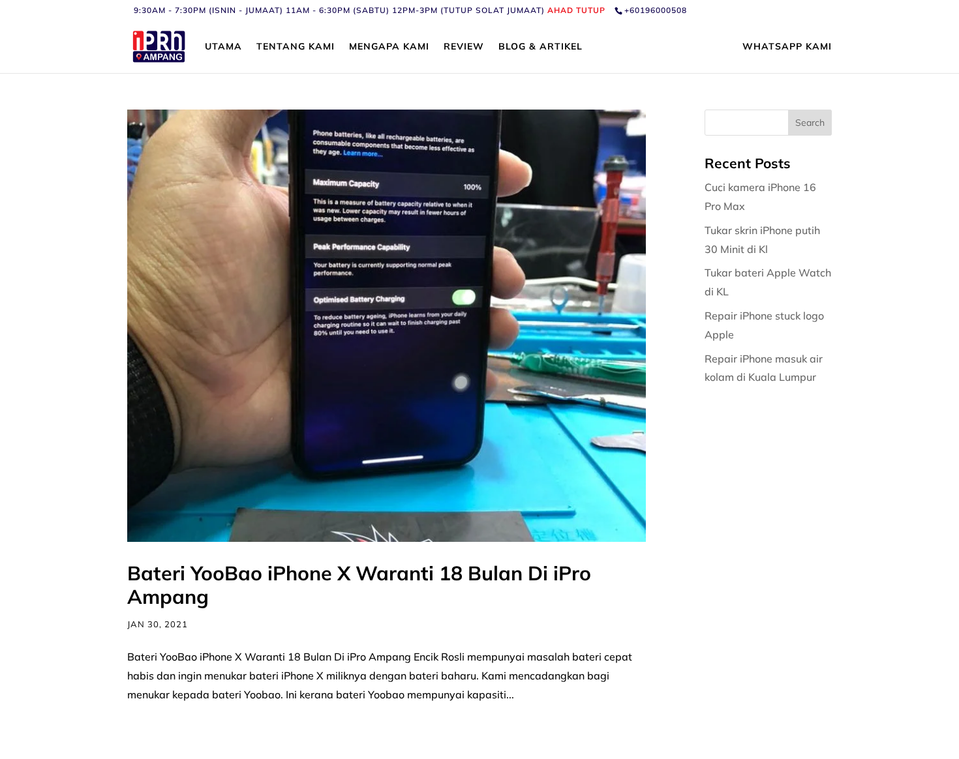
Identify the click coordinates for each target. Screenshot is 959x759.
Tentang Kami (295, 47)
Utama (223, 47)
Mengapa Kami (389, 47)
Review (464, 47)
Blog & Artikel (540, 47)
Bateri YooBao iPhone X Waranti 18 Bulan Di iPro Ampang (359, 585)
